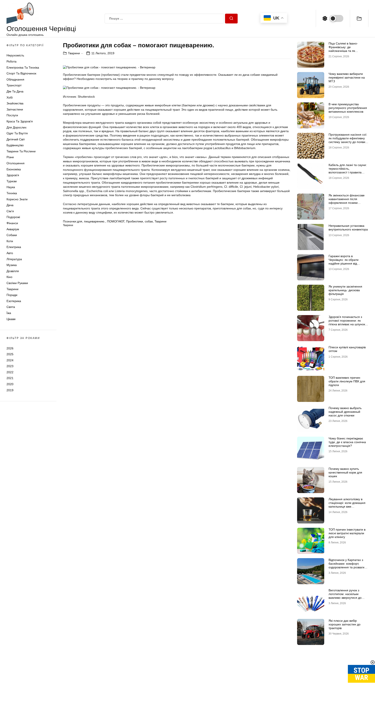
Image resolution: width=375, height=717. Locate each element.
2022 (10, 372)
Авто (10, 253)
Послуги (12, 115)
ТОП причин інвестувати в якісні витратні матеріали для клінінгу (347, 533)
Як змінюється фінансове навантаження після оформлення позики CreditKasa (347, 201)
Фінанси (12, 223)
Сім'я (10, 211)
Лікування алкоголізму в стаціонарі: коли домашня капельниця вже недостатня (347, 504)
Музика (12, 265)
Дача (10, 205)
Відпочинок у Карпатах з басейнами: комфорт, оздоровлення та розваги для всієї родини (346, 565)
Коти (10, 241)
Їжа (9, 313)
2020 (10, 384)
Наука (11, 187)
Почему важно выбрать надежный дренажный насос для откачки (345, 411)
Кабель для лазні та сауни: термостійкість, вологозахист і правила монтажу (348, 170)
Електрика (14, 247)
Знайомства (15, 103)
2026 (10, 348)
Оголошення (16, 163)
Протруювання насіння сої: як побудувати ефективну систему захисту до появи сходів (348, 140)
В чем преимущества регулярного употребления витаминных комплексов (348, 107)
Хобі (10, 97)
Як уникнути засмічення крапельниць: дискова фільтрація (345, 290)
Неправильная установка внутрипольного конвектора (348, 227)
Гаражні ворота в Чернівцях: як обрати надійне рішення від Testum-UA (344, 261)
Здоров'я (13, 175)
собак (149, 221)
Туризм (12, 181)
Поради (12, 295)
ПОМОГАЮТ (115, 221)
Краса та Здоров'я (20, 121)
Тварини (12, 289)
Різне (10, 157)
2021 (10, 378)
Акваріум (13, 229)
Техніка (12, 193)
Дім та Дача (15, 91)
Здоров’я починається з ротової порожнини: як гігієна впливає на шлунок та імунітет (347, 322)
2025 (10, 354)
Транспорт (14, 85)
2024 (10, 360)
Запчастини (15, 109)
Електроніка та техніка (23, 67)
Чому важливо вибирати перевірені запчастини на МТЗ (347, 77)
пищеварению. (94, 221)
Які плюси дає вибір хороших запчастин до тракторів (344, 624)
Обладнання (15, 79)
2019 (10, 390)
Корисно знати (17, 199)
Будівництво (15, 145)
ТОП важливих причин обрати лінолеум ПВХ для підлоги (347, 381)
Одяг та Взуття (17, 133)
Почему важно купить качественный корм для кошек (345, 472)
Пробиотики (134, 221)
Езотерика (14, 301)
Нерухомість (15, 55)
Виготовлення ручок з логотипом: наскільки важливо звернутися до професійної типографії (345, 596)
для (79, 221)
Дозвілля (13, 271)
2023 (10, 366)
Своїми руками (17, 283)
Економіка (14, 169)
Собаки (12, 235)
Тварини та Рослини (21, 151)
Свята (11, 307)
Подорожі (13, 217)
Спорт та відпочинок (21, 73)
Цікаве (11, 319)
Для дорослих (16, 127)
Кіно (9, 277)
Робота (11, 61)
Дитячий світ (16, 139)
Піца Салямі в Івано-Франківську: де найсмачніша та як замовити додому (343, 49)
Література (14, 259)
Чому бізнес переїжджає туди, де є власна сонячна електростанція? (347, 442)
